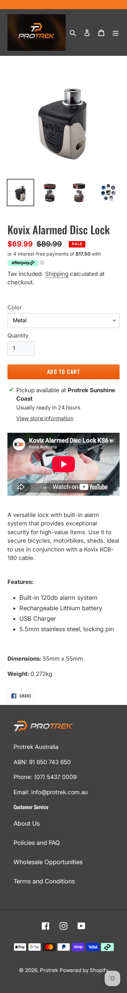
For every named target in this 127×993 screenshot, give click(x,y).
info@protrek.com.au (59, 792)
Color (14, 307)
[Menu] (115, 32)
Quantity (17, 335)
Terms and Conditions (44, 881)
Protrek (49, 970)
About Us (27, 823)
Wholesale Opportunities (48, 862)
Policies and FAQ (37, 842)
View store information (44, 418)
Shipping (56, 273)
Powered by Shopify (84, 970)
